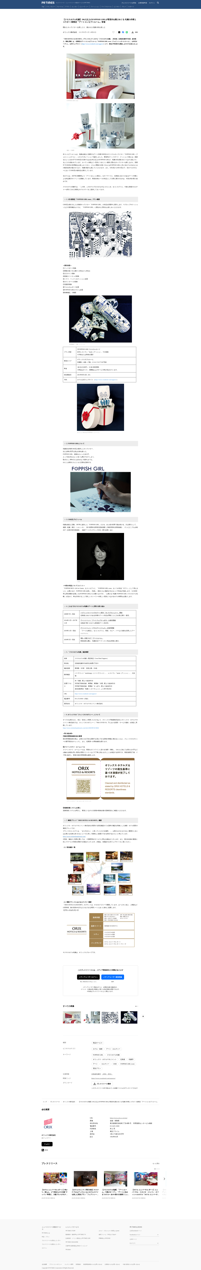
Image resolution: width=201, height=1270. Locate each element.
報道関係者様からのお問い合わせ (92, 1264)
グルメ (124, 7)
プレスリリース (55, 1102)
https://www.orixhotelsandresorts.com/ (74, 836)
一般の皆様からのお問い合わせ (131, 1264)
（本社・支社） (107, 1074)
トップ (45, 1102)
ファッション (94, 7)
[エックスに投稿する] (119, 32)
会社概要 (44, 1264)
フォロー (47, 1144)
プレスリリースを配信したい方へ (51, 1244)
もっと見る (156, 1163)
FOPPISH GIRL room (127, 1064)
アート (95, 1064)
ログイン (152, 3)
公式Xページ (133, 1239)
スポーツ (131, 7)
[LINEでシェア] (126, 32)
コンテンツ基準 (68, 1264)
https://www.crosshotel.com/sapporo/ (93, 44)
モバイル (60, 7)
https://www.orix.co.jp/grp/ (118, 1118)
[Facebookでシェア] (123, 32)
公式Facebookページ (136, 1231)
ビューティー (84, 7)
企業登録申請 (142, 3)
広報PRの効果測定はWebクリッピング (76, 1246)
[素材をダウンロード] (132, 32)
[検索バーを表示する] (158, 2)
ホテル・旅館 (97, 1049)
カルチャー (105, 1064)
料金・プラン (45, 1237)
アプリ (67, 7)
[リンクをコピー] (136, 32)
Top (43, 7)
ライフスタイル (106, 7)
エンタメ (74, 7)
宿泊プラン (97, 1068)
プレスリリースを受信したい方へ (51, 1240)
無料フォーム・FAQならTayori (107, 1234)
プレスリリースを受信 (128, 3)
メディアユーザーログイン (88, 977)
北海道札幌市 (96, 1074)
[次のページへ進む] (143, 1016)
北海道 (122, 1059)
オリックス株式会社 (69, 1102)
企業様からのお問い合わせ (112, 1264)
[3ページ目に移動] (137, 1006)
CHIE (115, 1064)
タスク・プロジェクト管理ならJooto (109, 1231)
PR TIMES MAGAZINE (72, 1242)
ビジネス (117, 7)
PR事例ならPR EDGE (104, 1238)
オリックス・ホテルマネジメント (105, 1059)
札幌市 (131, 1059)
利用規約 (78, 1264)
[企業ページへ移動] (48, 1124)
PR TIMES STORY (70, 1231)
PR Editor (68, 1249)
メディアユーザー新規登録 (112, 977)
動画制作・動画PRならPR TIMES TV (76, 1234)
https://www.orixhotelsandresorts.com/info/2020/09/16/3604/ (81, 728)
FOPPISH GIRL (98, 1055)
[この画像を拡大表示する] (72, 1017)
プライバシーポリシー (55, 1264)
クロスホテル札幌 (113, 1055)
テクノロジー (50, 7)
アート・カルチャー (113, 1049)
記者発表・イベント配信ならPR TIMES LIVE (78, 1238)
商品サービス (97, 1043)
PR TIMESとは (46, 1233)
